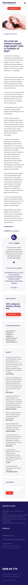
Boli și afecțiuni (9, 330)
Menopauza (9, 336)
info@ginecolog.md (8, 535)
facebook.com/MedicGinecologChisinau (13, 539)
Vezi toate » (14, 287)
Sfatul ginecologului (11, 342)
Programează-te (13, 8)
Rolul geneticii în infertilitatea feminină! (12, 517)
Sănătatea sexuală (10, 338)
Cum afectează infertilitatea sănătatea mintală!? (15, 515)
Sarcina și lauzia (10, 340)
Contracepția (15, 231)
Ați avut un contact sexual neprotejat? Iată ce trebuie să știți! (13, 46)
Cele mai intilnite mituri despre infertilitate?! (13, 523)
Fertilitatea (8, 334)
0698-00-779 (9, 569)
